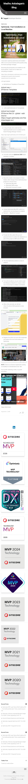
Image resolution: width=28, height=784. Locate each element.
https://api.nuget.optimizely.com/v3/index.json (13, 134)
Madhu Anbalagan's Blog (14, 5)
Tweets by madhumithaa (7, 763)
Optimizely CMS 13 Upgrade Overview (12, 725)
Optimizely (4, 24)
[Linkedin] (14, 427)
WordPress (13, 779)
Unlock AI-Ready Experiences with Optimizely (13, 718)
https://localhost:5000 (9, 306)
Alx (22, 779)
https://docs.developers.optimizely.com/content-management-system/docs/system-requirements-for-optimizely (14, 76)
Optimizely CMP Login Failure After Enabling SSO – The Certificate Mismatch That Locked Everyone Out (13, 708)
